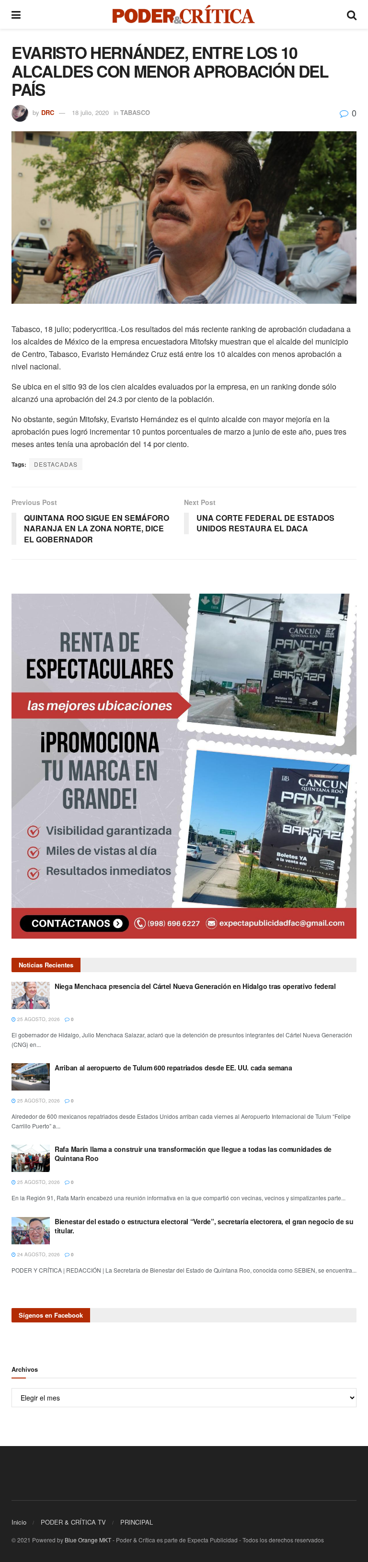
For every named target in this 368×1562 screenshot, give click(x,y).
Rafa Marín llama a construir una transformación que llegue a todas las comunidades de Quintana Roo (193, 1153)
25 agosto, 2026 (38, 1019)
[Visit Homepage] (183, 14)
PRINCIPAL (136, 1522)
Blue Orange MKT (88, 1540)
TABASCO (135, 112)
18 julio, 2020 (90, 112)
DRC (47, 112)
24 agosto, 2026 (38, 1254)
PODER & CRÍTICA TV (73, 1522)
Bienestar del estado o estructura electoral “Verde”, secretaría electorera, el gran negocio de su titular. (204, 1226)
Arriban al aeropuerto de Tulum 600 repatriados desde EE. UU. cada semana (173, 1067)
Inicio (19, 1522)
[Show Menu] (16, 14)
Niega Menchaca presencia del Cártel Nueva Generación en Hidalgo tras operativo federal (195, 986)
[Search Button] (351, 14)
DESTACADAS (56, 464)
